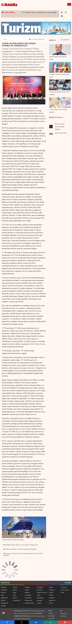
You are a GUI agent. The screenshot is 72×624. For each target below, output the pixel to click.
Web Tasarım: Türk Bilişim (63, 615)
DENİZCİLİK (52, 600)
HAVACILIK (52, 598)
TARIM (38, 595)
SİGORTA (3, 605)
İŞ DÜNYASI (28, 595)
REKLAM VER (5, 583)
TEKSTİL (51, 595)
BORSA (15, 590)
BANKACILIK (4, 598)
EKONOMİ (3, 587)
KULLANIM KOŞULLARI (52, 620)
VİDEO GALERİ (65, 590)
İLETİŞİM (68, 583)
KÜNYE (50, 610)
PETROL (15, 598)
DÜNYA (27, 590)
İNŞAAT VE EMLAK (42, 592)
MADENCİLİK (16, 600)
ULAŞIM (39, 603)
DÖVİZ (14, 592)
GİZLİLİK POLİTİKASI (51, 615)
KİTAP (62, 592)
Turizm (5, 39)
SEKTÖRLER (40, 587)
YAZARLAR (64, 587)
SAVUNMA (39, 600)
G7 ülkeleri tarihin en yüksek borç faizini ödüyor (27, 12)
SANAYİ (51, 603)
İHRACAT (27, 592)
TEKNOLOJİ (52, 590)
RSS (61, 610)
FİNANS (15, 587)
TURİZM (51, 592)
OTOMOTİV (39, 590)
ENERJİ (51, 587)
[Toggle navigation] (69, 4)
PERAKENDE (40, 598)
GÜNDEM (27, 587)
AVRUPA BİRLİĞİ (29, 603)
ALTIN (14, 595)
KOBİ (2, 595)
